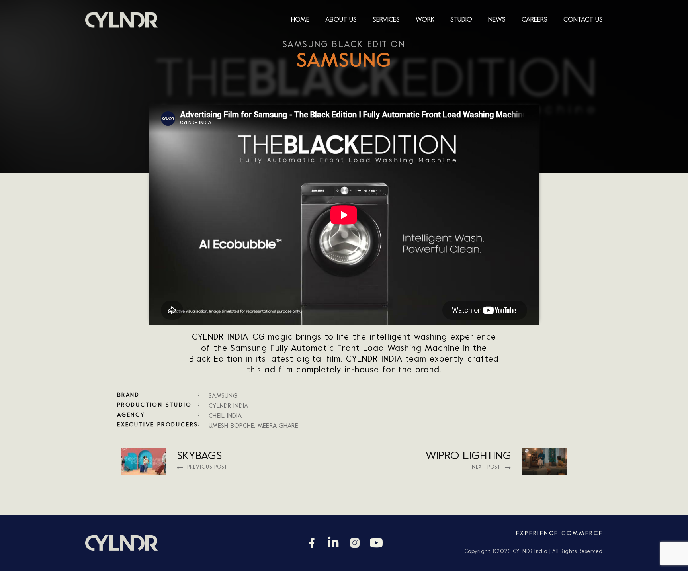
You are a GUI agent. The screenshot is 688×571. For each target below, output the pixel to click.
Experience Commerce (559, 533)
